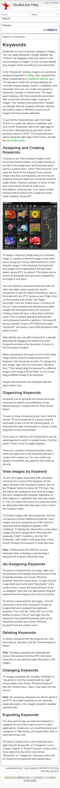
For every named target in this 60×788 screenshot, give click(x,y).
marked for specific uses (41, 79)
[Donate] (10, 777)
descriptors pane (16, 140)
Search (5, 18)
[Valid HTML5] (36, 777)
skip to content (52, 2)
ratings (30, 75)
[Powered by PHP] (23, 777)
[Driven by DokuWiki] (30, 780)
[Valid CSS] (49, 777)
